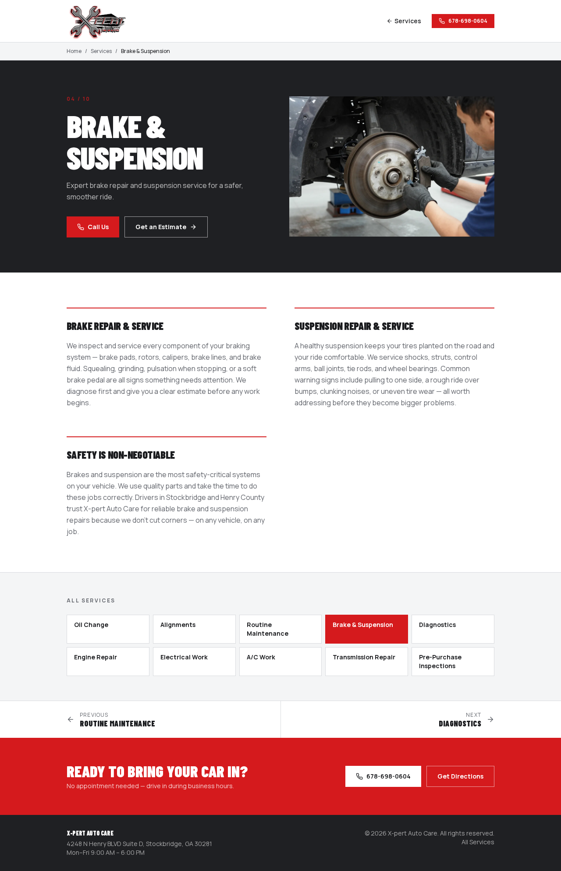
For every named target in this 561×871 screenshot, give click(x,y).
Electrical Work (184, 657)
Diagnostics (437, 624)
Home (74, 51)
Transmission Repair (364, 657)
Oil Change (91, 624)
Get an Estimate (160, 227)
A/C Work (261, 657)
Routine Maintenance (267, 628)
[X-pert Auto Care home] (102, 21)
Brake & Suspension (363, 624)
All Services (478, 842)
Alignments (177, 624)
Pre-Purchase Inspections (440, 661)
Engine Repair (95, 657)
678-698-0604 (467, 21)
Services (407, 21)
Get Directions (460, 776)
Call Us (98, 227)
